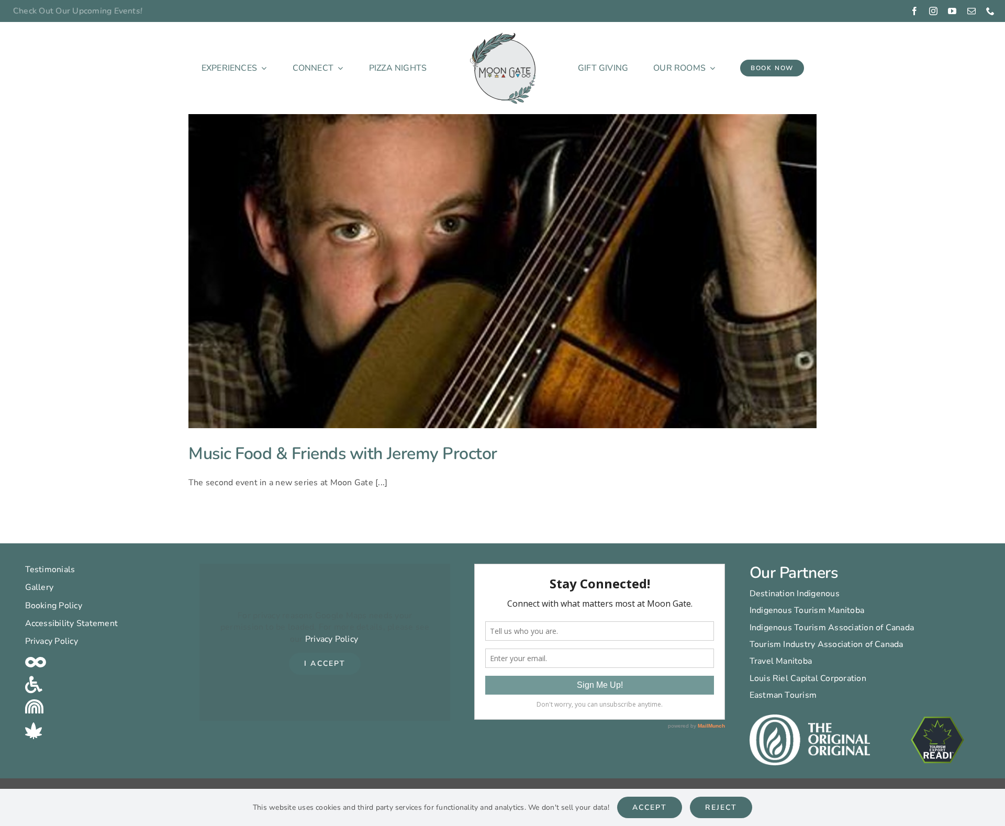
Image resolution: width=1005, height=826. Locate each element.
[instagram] (933, 11)
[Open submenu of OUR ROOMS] (710, 68)
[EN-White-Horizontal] (810, 718)
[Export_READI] (937, 715)
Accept (649, 807)
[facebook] (914, 11)
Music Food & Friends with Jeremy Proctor (342, 453)
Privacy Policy (331, 639)
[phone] (990, 11)
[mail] (971, 11)
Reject (721, 807)
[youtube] (952, 11)
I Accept (324, 663)
